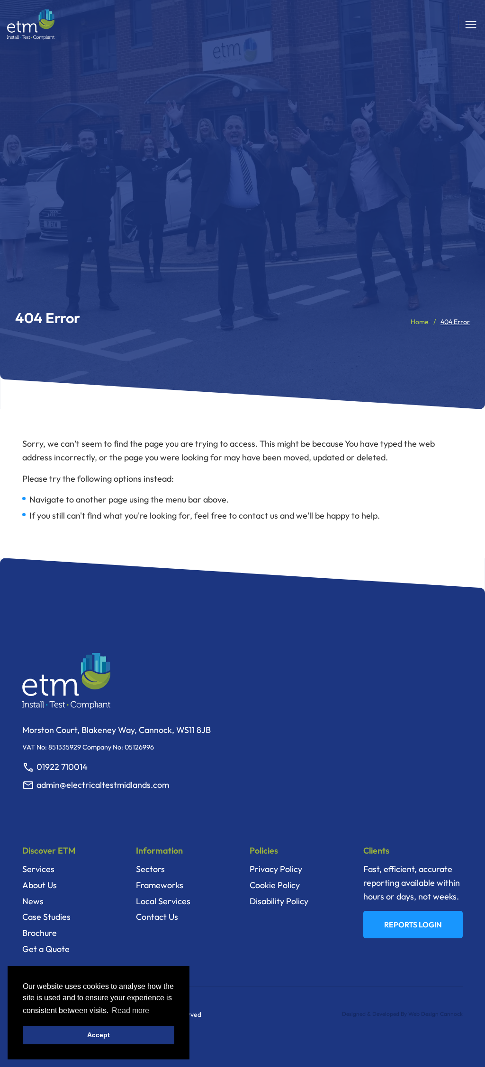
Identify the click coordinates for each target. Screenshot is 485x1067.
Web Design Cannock (435, 1013)
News (33, 901)
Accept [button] (98, 1035)
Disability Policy (279, 901)
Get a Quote (46, 949)
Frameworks (159, 885)
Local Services (163, 901)
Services (38, 869)
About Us (39, 885)
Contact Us (157, 916)
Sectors (150, 869)
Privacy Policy (276, 869)
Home (420, 321)
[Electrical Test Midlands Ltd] (30, 24)
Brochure (39, 932)
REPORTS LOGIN (413, 924)
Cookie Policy (275, 885)
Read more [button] (130, 1010)
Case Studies (46, 916)
